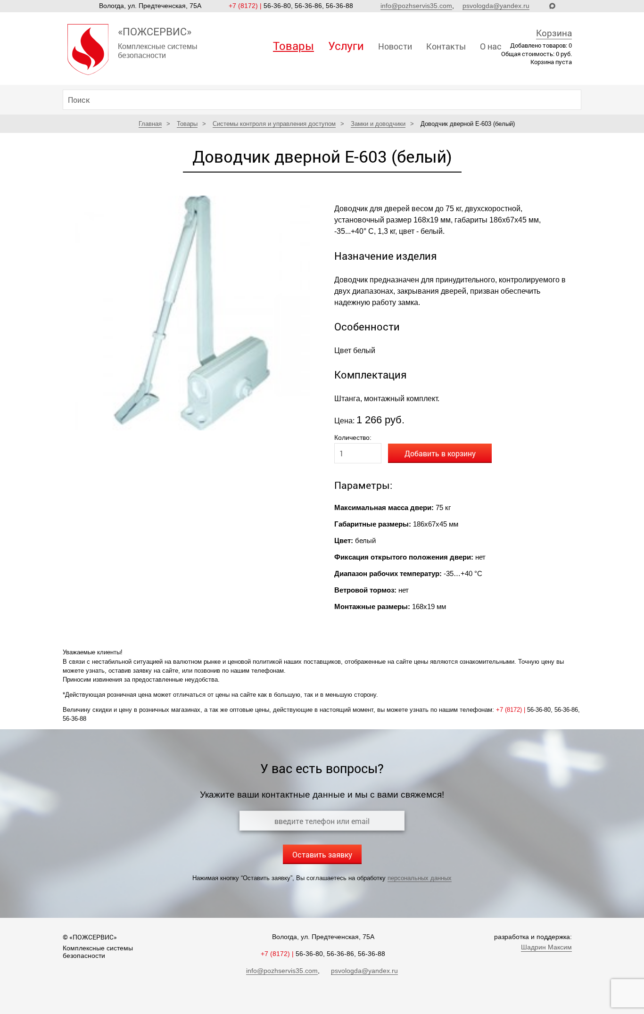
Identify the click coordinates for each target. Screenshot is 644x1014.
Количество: (353, 437)
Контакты (446, 46)
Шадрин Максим (546, 947)
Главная (150, 123)
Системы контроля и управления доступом (274, 123)
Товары (293, 45)
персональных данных (420, 878)
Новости (395, 46)
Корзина (554, 33)
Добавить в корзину (440, 453)
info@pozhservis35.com (416, 5)
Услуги (346, 45)
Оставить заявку (322, 854)
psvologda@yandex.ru (495, 5)
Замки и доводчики (378, 123)
